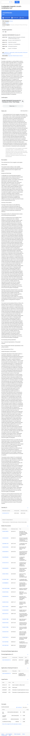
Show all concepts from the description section (11, 724)
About (3, 734)
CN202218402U (5, 573)
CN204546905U (5, 568)
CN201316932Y (5, 606)
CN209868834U (5, 582)
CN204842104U (5, 543)
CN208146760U (5, 602)
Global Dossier (16, 55)
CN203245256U (5, 547)
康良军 (7, 22)
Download (19, 707)
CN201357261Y (5, 613)
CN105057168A (5, 579)
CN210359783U (5, 641)
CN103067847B (5, 610)
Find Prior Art (15, 17)
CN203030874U (5, 551)
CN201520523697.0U (6, 659)
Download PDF (7, 17)
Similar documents (18, 52)
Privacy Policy (4, 735)
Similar (22, 17)
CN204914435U (5, 622)
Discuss (21, 55)
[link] (3, 713)
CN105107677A (5, 513)
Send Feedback (9, 734)
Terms (23, 734)
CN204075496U (5, 591)
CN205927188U (5, 619)
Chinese (11, 21)
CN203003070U (5, 596)
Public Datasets (17, 734)
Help (10, 735)
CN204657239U (5, 631)
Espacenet (10, 55)
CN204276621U (5, 637)
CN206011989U (5, 627)
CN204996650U (5, 557)
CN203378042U (5, 531)
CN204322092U (5, 538)
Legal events (12, 52)
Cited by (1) (6, 52)
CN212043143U (5, 645)
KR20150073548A (5, 588)
